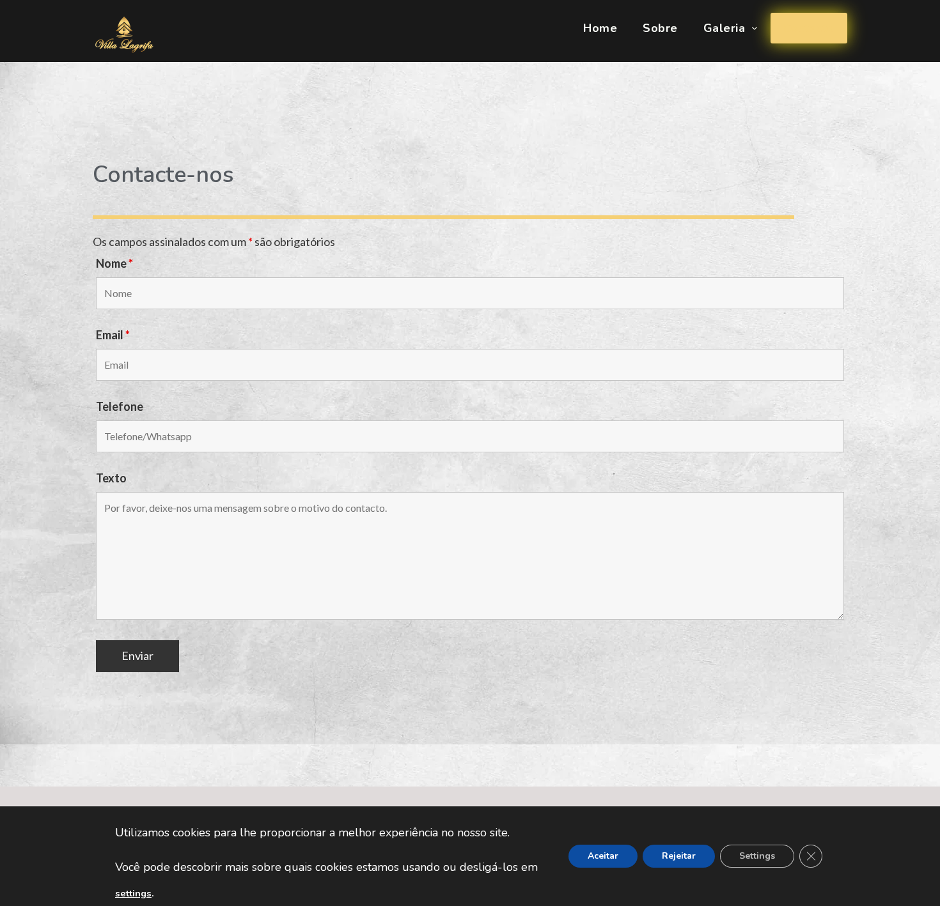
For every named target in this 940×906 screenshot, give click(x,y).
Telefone (119, 406)
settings (133, 893)
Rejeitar (679, 856)
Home (600, 28)
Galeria (724, 28)
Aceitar (603, 856)
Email (113, 334)
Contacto (808, 28)
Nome (114, 263)
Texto (111, 478)
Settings (757, 856)
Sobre (660, 28)
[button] (731, 28)
